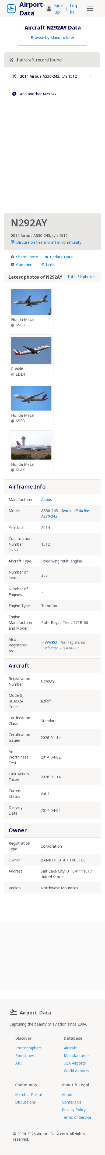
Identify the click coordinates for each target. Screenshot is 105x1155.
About (67, 1094)
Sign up (58, 8)
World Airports (76, 1070)
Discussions (25, 1102)
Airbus (46, 499)
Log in (73, 8)
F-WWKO (49, 642)
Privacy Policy (74, 1109)
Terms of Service (76, 1117)
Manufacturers (77, 1055)
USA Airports (75, 1063)
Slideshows (25, 1055)
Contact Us (72, 1102)
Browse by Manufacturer (52, 37)
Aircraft (70, 1047)
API (18, 1063)
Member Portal (28, 1094)
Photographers (28, 1047)
